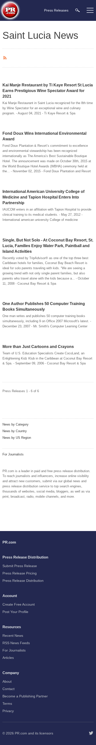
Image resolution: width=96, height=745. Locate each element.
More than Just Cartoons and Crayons (38, 347)
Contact (8, 689)
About (7, 681)
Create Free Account (18, 604)
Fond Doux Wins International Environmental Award (44, 136)
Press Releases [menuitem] (56, 10)
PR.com (21, 733)
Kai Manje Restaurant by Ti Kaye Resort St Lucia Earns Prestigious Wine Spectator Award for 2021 (47, 90)
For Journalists (13, 454)
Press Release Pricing (19, 573)
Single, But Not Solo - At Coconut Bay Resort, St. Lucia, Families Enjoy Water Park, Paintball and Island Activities (47, 245)
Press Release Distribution (23, 581)
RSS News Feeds (16, 643)
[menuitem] (77, 10)
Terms (7, 703)
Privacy (8, 711)
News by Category (15, 424)
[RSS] (5, 58)
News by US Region (16, 437)
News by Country (14, 431)
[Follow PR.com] (91, 733)
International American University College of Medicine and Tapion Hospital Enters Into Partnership (43, 197)
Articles (8, 658)
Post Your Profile (15, 612)
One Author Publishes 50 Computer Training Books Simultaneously (43, 306)
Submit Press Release (19, 566)
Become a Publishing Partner (25, 696)
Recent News (12, 636)
